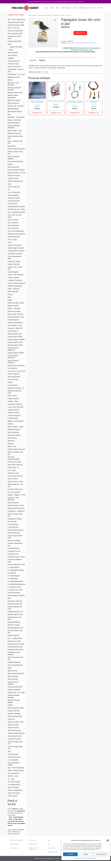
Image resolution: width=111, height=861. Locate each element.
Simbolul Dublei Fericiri (15, 687)
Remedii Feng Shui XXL (15, 614)
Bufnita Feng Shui (13, 167)
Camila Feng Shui (13, 195)
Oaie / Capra (12, 470)
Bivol (9, 114)
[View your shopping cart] (98, 7)
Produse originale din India (16, 564)
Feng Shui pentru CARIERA (16, 339)
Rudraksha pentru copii (15, 647)
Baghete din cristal (14, 77)
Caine (9, 184)
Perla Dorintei (12, 521)
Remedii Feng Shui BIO (15, 604)
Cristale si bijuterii (13, 277)
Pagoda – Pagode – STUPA (16, 495)
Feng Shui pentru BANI (15, 336)
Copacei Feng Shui (14, 264)
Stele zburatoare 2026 (15, 33)
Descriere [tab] (33, 60)
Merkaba (10, 443)
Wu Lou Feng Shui (13, 773)
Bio (48, 844)
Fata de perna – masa (15, 325)
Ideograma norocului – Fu (16, 388)
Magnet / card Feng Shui (16, 421)
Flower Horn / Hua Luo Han (16, 371)
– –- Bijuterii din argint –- (16, 47)
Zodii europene (12, 796)
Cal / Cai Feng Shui (14, 192)
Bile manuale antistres (15, 111)
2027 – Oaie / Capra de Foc (16, 19)
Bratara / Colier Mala (14, 120)
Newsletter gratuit (84, 8)
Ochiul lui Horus (13, 479)
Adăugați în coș (80, 33)
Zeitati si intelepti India (15, 790)
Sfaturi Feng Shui (66, 8)
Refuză (86, 854)
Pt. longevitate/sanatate (15, 581)
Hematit (10, 382)
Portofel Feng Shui (14, 548)
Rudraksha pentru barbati (16, 644)
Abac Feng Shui (13, 52)
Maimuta (10, 424)
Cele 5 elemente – (13, 222)
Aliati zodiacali (12, 55)
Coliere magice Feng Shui (16, 248)
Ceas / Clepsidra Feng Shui (16, 212)
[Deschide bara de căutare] (101, 7)
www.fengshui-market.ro (46, 858)
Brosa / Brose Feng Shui (15, 161)
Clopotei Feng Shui (14, 237)
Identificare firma (51, 848)
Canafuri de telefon (14, 198)
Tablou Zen (11, 719)
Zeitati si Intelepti (13, 787)
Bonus (52, 8)
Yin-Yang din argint (14, 782)
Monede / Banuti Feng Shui (16, 449)
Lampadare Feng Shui (15, 404)
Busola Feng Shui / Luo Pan (16, 173)
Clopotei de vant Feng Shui (16, 234)
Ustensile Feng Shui (14, 757)
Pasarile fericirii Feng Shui (86, 43)
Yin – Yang (11, 779)
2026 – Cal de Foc (13, 28)
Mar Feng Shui (12, 438)
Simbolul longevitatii (14, 689)
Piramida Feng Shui (14, 533)
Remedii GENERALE (14, 622)
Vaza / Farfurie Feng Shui (16, 767)
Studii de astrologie (14, 713)
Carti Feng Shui (13, 203)
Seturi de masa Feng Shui (16, 673)
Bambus (10, 80)
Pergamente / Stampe (15, 519)
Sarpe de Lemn (13, 670)
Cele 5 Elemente (13, 220)
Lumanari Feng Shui (14, 415)
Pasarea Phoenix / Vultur (16, 505)
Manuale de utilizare (14, 435)
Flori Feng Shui (12, 368)
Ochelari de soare (13, 473)
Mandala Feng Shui (14, 429)
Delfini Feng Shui (13, 291)
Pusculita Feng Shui (14, 592)
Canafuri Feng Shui (14, 201)
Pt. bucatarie (12, 573)
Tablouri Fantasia (13, 727)
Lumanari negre (13, 418)
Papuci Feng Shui (13, 502)
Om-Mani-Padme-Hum (15, 489)
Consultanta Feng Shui (15, 253)
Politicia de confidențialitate (16, 840)
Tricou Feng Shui (13, 754)
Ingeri (9, 44)
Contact (94, 8)
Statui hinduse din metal (15, 708)
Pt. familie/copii (13, 578)
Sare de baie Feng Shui (15, 665)
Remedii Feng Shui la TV (15, 611)
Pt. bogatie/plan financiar (16, 570)
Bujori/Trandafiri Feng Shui (16, 170)
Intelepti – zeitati (13, 401)
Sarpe (9, 668)
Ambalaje (11, 58)
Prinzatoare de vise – (14, 551)
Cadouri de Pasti (13, 178)
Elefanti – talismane (14, 308)
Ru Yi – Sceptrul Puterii (15, 638)
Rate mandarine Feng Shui (16, 595)
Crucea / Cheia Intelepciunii (16, 283)
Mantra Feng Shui (13, 432)
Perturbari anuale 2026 (15, 31)
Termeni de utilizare (14, 844)
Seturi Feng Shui (13, 676)
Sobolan (10, 705)
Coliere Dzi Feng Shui (14, 245)
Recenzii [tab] (42, 60)
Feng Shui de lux (13, 331)
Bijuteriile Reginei (13, 109)
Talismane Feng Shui (14, 739)
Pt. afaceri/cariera (13, 567)
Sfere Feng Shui (13, 679)
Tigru (94, 43)
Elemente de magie (14, 311)
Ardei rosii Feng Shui (14, 66)
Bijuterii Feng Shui (13, 103)
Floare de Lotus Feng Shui (16, 365)
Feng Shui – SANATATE (15, 328)
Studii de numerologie (15, 716)
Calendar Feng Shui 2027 (16, 22)
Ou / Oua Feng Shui (14, 492)
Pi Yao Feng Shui (13, 527)
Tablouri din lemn (13, 725)
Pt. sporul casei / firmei (15, 590)
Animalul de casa (13, 64)
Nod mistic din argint (14, 462)
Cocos (10, 242)
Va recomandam (13, 760)
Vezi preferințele (101, 854)
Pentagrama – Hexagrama (16, 511)
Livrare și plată (32, 840)
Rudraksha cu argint (14, 641)
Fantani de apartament (15, 322)
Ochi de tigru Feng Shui (15, 476)
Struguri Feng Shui (14, 710)
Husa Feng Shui (13, 385)
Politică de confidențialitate (90, 858)
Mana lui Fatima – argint (15, 427)
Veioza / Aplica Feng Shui (16, 770)
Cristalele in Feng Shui (15, 280)
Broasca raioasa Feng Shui (16, 149)
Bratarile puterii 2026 (14, 41)
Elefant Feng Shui (13, 306)
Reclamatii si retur (33, 844)
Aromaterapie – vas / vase (16, 74)
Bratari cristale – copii (15, 130)
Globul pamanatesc (14, 377)
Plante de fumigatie (14, 540)
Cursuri (75, 8)
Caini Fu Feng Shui (14, 187)
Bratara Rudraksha (14, 123)
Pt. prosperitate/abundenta (16, 584)
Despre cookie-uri (14, 848)
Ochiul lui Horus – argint (15, 481)
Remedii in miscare (14, 625)
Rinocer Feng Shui (13, 635)
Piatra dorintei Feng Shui (16, 530)
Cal (9, 189)
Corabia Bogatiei (13, 272)
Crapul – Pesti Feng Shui (15, 274)
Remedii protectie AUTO (15, 628)
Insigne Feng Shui (13, 398)
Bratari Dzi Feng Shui (14, 133)
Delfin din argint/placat (15, 286)
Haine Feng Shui (13, 379)
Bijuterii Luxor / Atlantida (16, 106)
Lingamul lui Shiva (13, 412)
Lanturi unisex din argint (15, 407)
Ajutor (57, 8)
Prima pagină (32, 15)
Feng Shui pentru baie (15, 334)
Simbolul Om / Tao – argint (16, 692)
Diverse (10, 294)
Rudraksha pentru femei (15, 649)
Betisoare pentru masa (15, 92)
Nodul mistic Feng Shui (15, 464)
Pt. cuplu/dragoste (14, 576)
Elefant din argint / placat (16, 303)
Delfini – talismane (14, 289)
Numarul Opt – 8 (13, 467)
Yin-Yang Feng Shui (14, 784)
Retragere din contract (53, 852)
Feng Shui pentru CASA (44, 15)
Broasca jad (11, 146)
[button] (108, 840)
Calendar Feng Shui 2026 (16, 25)
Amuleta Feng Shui (14, 61)
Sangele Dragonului (14, 662)
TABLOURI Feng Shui (14, 730)
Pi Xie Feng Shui (13, 524)
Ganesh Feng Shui (13, 374)
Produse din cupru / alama (16, 557)
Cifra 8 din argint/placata (16, 231)
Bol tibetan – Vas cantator (16, 117)
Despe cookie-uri (79, 858)
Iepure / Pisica (12, 395)
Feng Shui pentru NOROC (16, 353)
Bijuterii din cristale (14, 100)
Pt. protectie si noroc (14, 587)
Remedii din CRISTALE (15, 601)
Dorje (9, 297)
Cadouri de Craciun (14, 175)
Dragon (10, 300)
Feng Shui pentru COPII (15, 345)
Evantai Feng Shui (13, 320)
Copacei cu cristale (14, 261)
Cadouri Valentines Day (15, 181)
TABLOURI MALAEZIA (15, 736)
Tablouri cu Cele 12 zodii (15, 722)
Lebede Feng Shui (13, 410)
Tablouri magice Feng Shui (16, 733)
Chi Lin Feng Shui (13, 228)
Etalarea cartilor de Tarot (16, 317)
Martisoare (11, 441)
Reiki (9, 598)
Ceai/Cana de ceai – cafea (16, 209)
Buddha (10, 164)
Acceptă (70, 854)
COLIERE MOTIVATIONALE (16, 251)
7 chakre (10, 50)
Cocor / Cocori (12, 239)
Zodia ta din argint (14, 793)
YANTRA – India (13, 776)
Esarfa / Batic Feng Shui (15, 314)
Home (46, 8)
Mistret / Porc (12, 446)
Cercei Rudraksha (13, 225)
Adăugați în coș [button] (37, 112)
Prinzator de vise (13, 554)
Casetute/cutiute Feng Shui (16, 206)
